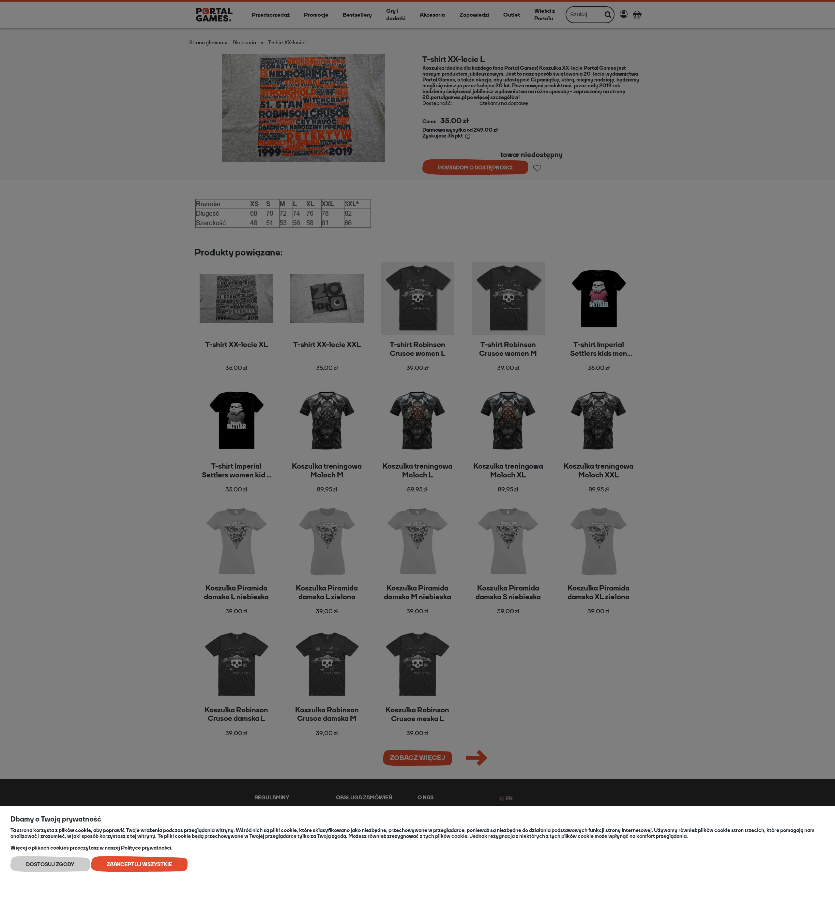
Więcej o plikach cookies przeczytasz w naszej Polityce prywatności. (91, 847)
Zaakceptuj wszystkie (139, 864)
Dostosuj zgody (50, 864)
